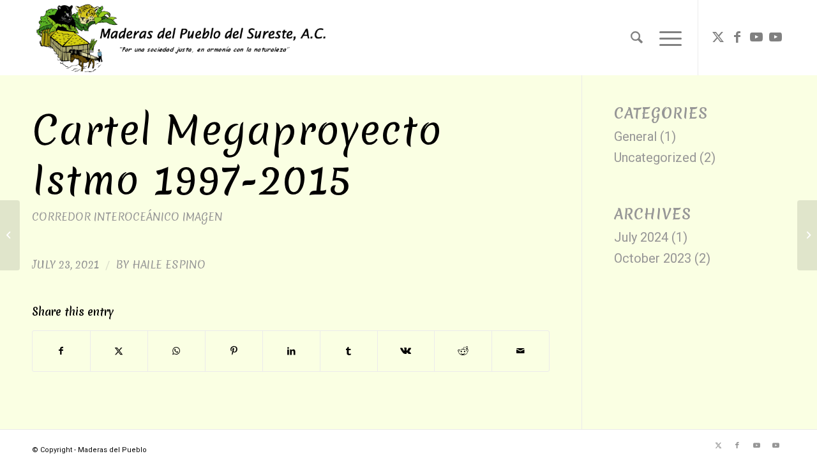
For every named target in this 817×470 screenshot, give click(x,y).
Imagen (203, 216)
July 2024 (641, 237)
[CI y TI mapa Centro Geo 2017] (10, 235)
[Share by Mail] (520, 351)
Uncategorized (655, 157)
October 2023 (652, 258)
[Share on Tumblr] (348, 351)
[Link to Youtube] (756, 37)
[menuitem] (636, 37)
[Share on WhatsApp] (176, 351)
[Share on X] (119, 351)
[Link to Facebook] (737, 37)
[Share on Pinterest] (234, 351)
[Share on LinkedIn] (291, 351)
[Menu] (666, 37)
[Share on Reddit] (463, 351)
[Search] (636, 37)
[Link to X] (718, 37)
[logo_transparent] (181, 37)
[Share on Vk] (406, 351)
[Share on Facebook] (61, 351)
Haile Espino (169, 264)
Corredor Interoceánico (105, 216)
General (635, 136)
